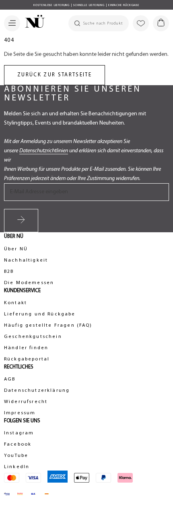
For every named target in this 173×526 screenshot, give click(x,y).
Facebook (17, 444)
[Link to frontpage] (32, 22)
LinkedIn (16, 467)
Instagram (19, 433)
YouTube (16, 455)
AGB (9, 379)
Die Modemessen (29, 282)
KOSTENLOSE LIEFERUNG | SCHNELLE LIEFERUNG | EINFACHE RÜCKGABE (86, 5)
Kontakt (15, 303)
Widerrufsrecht (25, 401)
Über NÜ (16, 249)
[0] (161, 23)
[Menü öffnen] (12, 23)
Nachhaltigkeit (26, 260)
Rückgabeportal (26, 359)
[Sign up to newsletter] (21, 220)
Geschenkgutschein (33, 336)
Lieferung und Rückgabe (40, 314)
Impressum (19, 413)
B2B (9, 271)
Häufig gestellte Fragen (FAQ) (48, 325)
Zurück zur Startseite (54, 75)
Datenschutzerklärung (37, 390)
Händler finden (26, 348)
